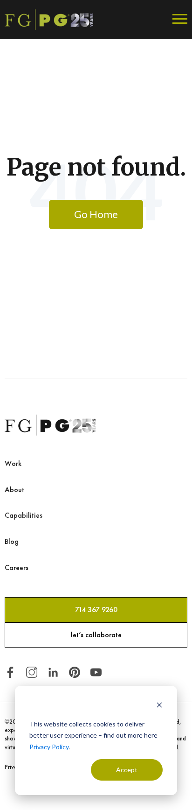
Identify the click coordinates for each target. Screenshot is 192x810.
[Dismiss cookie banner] (159, 706)
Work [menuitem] (13, 463)
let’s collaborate (96, 635)
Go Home (96, 214)
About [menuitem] (14, 489)
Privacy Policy (49, 747)
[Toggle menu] (179, 19)
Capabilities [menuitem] (23, 515)
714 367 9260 (96, 609)
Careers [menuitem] (16, 567)
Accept (126, 770)
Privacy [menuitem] (14, 767)
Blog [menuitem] (12, 541)
